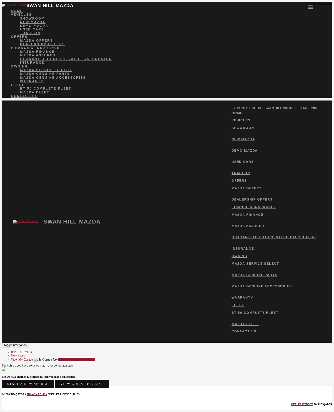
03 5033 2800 (309, 108)
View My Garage (53, 359)
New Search (18, 355)
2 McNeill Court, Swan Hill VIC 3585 (265, 108)
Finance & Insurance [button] (35, 48)
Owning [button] (19, 66)
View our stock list (82, 384)
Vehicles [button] (21, 14)
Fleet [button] (17, 85)
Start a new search (28, 384)
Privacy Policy (37, 394)
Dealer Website (302, 404)
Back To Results (21, 352)
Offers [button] (19, 36)
